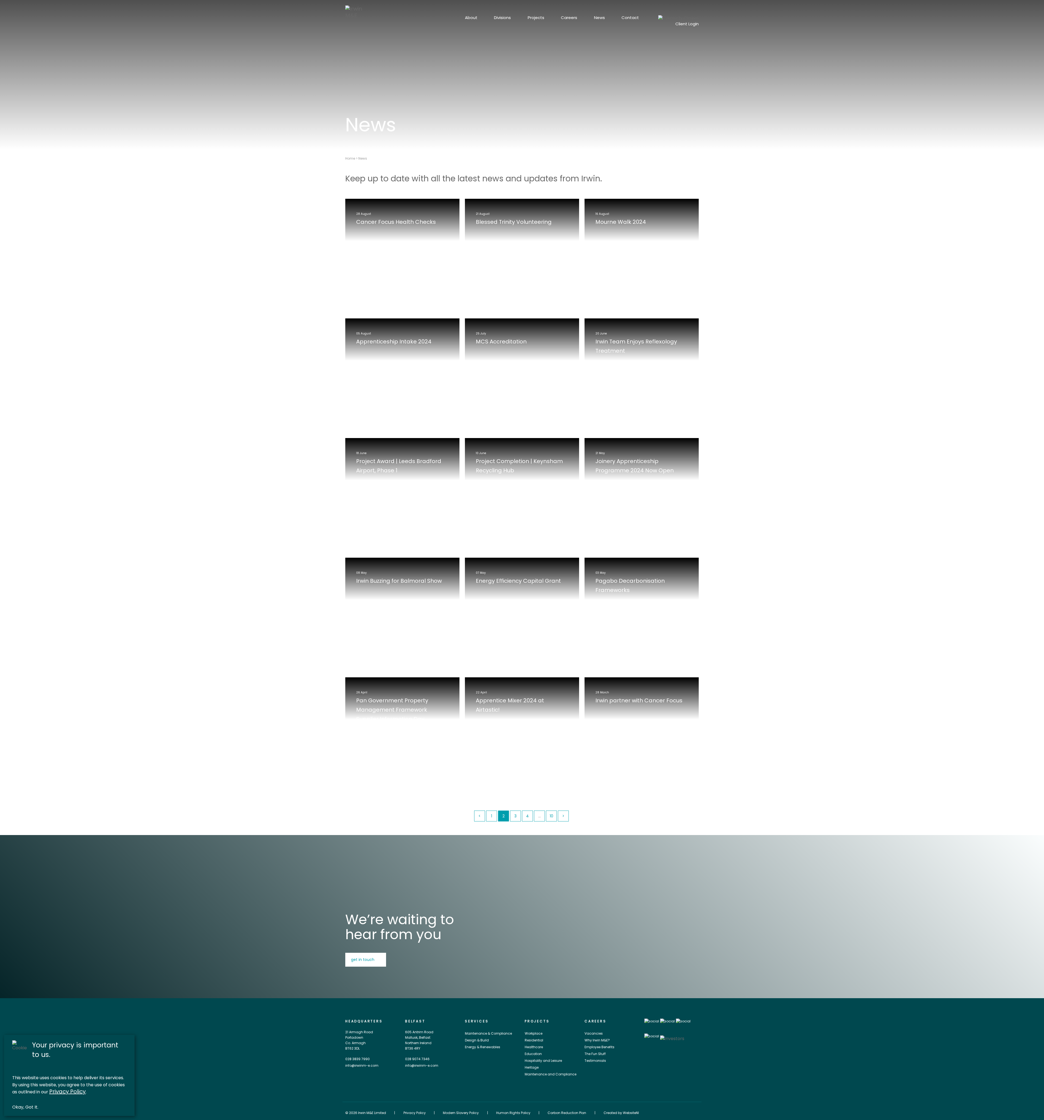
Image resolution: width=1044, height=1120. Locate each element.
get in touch (362, 959)
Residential (534, 1040)
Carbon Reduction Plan (567, 1112)
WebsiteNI (631, 1112)
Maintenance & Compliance (488, 1033)
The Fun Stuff (595, 1053)
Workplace (533, 1033)
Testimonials (595, 1060)
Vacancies (594, 1033)
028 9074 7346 (417, 1059)
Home (350, 158)
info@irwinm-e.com (361, 1065)
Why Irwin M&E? (597, 1040)
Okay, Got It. (25, 1107)
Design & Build (477, 1040)
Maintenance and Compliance (550, 1074)
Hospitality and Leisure (543, 1060)
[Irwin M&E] (357, 11)
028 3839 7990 (357, 1059)
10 (551, 816)
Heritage (532, 1067)
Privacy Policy (67, 1091)
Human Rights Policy (513, 1112)
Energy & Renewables (482, 1047)
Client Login (687, 24)
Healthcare (534, 1047)
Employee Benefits (599, 1047)
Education (533, 1053)
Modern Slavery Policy (461, 1112)
